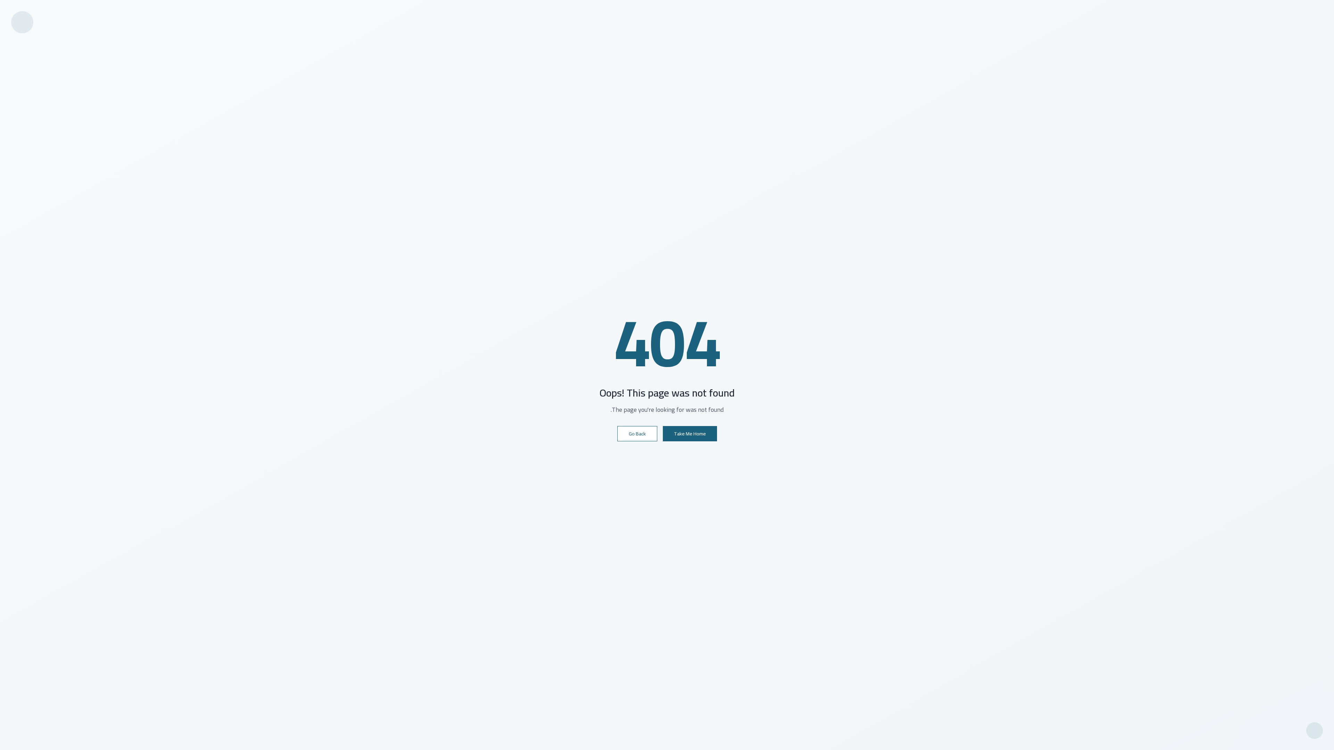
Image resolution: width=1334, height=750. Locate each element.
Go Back (637, 433)
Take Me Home (690, 433)
